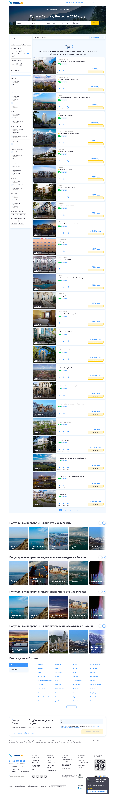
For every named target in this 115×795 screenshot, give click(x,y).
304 (77, 510)
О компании (51, 757)
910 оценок (64, 64)
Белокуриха (94, 676)
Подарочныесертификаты (36, 765)
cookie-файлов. (91, 788)
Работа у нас (51, 762)
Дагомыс (41, 701)
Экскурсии (35, 762)
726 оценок (64, 172)
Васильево (76, 684)
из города (14, 669)
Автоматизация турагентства (67, 764)
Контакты (50, 767)
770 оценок (64, 136)
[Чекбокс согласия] (60, 727)
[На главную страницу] (17, 3)
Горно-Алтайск (60, 697)
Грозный (93, 697)
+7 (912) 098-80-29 (80, 3)
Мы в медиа (50, 765)
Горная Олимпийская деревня (45, 697)
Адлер (75, 664)
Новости (49, 760)
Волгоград (76, 689)
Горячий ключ (77, 697)
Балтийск (58, 676)
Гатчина (40, 693)
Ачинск (75, 672)
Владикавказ (59, 689)
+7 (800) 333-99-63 (17, 733)
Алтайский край (95, 664)
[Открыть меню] (101, 3)
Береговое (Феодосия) (45, 680)
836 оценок (64, 100)
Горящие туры (36, 760)
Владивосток (42, 689)
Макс (32, 733)
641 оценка (64, 226)
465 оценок (64, 424)
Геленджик (58, 693)
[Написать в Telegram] (87, 3)
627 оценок (64, 262)
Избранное (95, 3)
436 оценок (64, 496)
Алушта (57, 668)
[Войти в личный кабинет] (104, 3)
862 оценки (64, 82)
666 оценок (64, 190)
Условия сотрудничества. (34, 786)
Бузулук (40, 684)
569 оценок (64, 352)
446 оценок (64, 460)
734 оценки (64, 154)
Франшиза (81, 757)
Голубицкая (94, 693)
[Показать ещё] (104, 523)
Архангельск (94, 668)
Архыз (40, 672)
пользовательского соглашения (58, 785)
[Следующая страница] (80, 510)
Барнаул (75, 676)
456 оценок (64, 442)
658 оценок (64, 208)
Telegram (26, 733)
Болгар (92, 680)
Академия (81, 760)
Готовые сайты (66, 768)
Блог (33, 769)
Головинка (76, 693)
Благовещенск (77, 680)
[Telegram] (33, 776)
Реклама (80, 767)
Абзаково (58, 664)
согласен (65, 726)
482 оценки (64, 406)
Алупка (40, 668)
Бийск (57, 680)
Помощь (14, 771)
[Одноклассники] (41, 776)
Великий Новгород (96, 684)
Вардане (58, 684)
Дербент (58, 701)
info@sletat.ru (15, 769)
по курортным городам (18, 665)
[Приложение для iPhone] (96, 776)
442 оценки (64, 478)
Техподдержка (25, 771)
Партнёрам (81, 765)
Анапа (75, 668)
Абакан (40, 664)
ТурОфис (65, 761)
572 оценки (64, 334)
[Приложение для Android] (100, 776)
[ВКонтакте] (37, 776)
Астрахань (58, 672)
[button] (23, 22)
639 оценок (64, 244)
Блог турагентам (83, 762)
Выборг (92, 689)
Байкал (92, 672)
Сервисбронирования (67, 758)
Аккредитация (51, 770)
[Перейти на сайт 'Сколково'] (80, 776)
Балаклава (41, 676)
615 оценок (64, 280)
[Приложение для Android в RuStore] (104, 776)
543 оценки (64, 370)
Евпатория (93, 701)
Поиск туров (35, 757)
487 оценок (64, 388)
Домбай (75, 701)
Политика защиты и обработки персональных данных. (52, 786)
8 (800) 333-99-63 (69, 3)
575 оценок (64, 316)
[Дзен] (45, 776)
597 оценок (64, 298)
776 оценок (64, 118)
